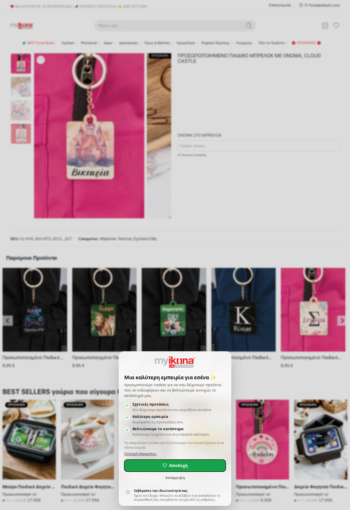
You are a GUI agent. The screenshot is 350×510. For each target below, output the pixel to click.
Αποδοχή (178, 465)
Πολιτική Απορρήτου (140, 454)
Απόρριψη (175, 477)
